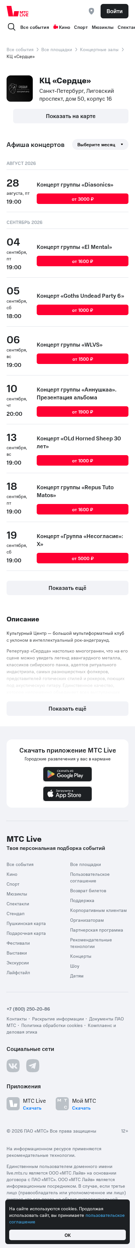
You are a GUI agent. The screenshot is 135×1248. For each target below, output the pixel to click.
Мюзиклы (103, 27)
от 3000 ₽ (83, 198)
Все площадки (56, 49)
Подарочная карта (26, 933)
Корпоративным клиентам (98, 910)
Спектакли (18, 903)
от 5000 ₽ (83, 558)
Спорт (81, 27)
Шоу (74, 965)
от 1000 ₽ (82, 310)
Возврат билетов (88, 890)
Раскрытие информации (58, 1018)
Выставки (17, 952)
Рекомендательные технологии (91, 942)
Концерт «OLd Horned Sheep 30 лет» (79, 442)
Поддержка (82, 900)
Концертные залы (99, 49)
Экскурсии (18, 962)
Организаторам (87, 919)
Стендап (16, 913)
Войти (114, 11)
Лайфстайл (18, 972)
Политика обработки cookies (52, 1025)
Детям (77, 975)
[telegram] (32, 1065)
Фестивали (18, 942)
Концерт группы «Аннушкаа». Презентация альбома (77, 393)
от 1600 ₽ (82, 261)
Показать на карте (71, 116)
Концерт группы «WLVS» (70, 344)
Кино (64, 27)
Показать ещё (67, 588)
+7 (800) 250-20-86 (28, 1008)
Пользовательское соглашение (90, 877)
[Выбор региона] (91, 11)
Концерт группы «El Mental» (74, 247)
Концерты (80, 956)
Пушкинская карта (26, 923)
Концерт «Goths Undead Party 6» (80, 295)
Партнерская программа (96, 929)
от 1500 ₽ (82, 358)
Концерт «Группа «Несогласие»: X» (80, 540)
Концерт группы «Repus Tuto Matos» (75, 491)
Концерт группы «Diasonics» (75, 184)
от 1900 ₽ (82, 411)
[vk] (13, 1065)
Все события (34, 27)
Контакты (17, 1018)
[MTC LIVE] (18, 11)
